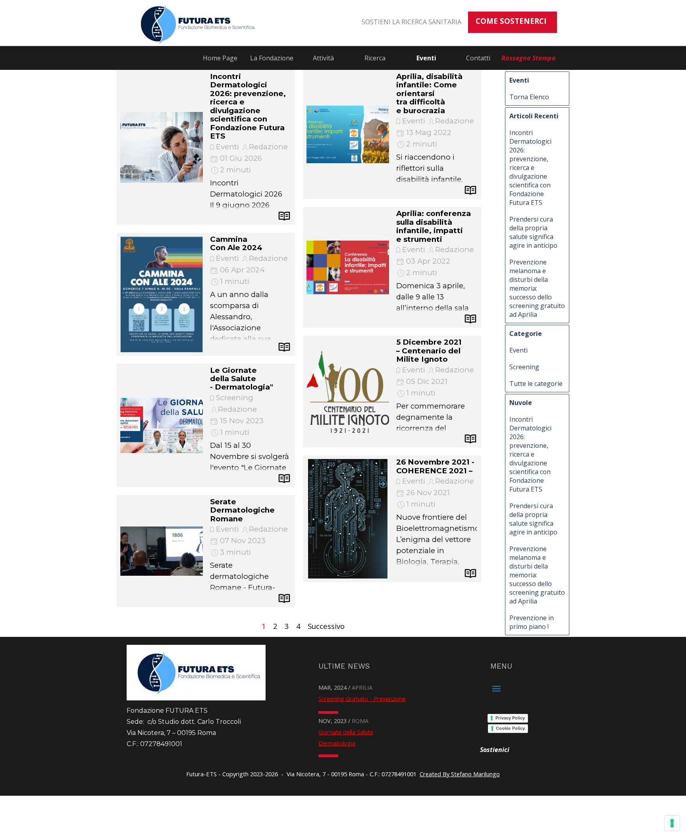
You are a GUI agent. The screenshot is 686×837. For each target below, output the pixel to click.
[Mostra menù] (496, 689)
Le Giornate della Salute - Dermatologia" (241, 379)
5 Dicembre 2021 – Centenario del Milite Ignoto (429, 351)
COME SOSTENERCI (511, 21)
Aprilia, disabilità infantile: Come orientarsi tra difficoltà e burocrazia (429, 93)
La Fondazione (271, 58)
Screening (234, 397)
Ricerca (374, 58)
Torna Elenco (529, 97)
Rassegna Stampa (528, 58)
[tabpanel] (405, 21)
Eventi (426, 58)
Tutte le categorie (536, 383)
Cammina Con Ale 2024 (236, 243)
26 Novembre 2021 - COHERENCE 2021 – (435, 466)
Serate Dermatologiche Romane (242, 510)
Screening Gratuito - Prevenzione (362, 698)
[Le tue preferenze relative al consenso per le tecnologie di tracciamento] (672, 823)
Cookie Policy (510, 728)
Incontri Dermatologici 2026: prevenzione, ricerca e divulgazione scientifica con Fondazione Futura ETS (248, 106)
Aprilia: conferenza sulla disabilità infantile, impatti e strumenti (433, 226)
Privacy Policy (510, 718)
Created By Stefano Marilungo (460, 774)
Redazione (268, 146)
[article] (206, 147)
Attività (323, 58)
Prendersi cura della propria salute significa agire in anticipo (533, 232)
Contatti (478, 58)
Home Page (220, 58)
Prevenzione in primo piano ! (531, 622)
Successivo (326, 626)
